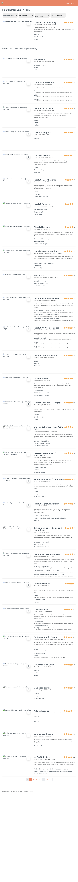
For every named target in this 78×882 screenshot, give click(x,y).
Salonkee (5, 791)
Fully (31, 791)
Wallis (26, 791)
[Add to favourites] (28, 23)
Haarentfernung (16, 791)
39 (47, 779)
